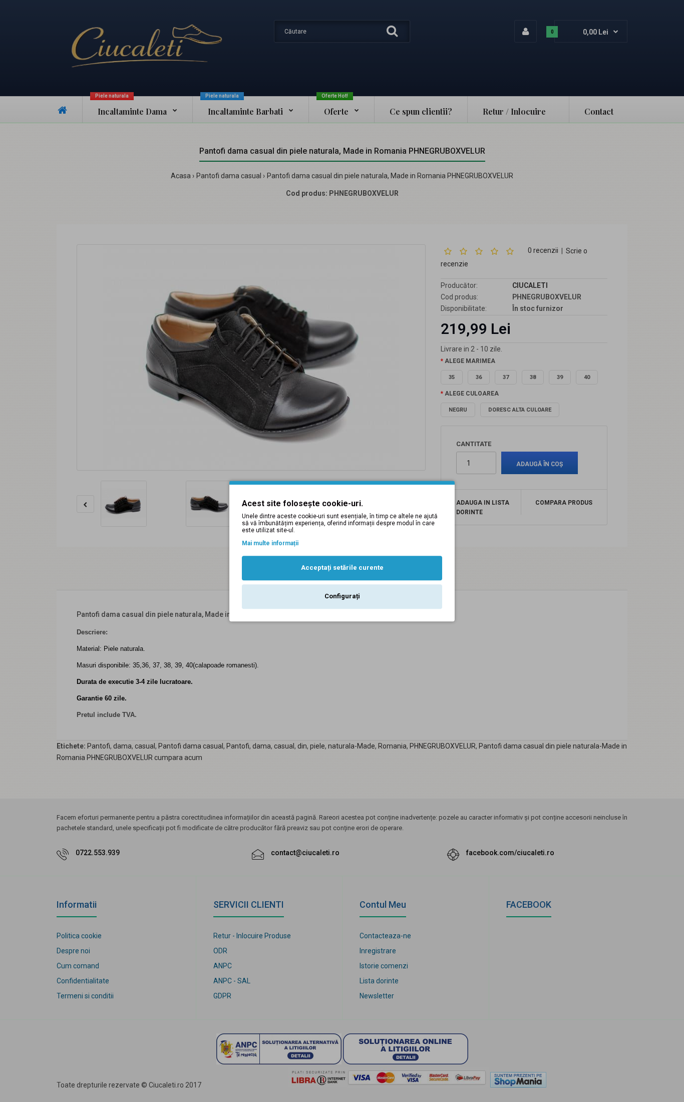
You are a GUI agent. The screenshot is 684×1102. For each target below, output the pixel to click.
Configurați (342, 596)
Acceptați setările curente (342, 568)
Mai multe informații (270, 543)
